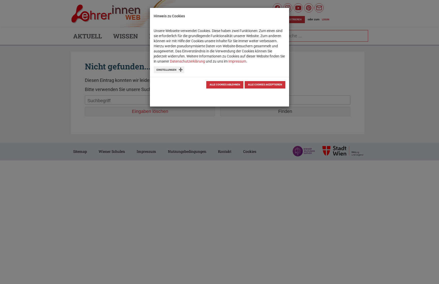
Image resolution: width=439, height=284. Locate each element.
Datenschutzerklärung (187, 61)
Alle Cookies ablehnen (225, 84)
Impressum (237, 61)
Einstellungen (166, 69)
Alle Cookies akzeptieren (265, 84)
